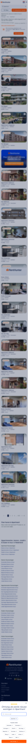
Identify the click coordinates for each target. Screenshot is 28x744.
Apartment (13, 718)
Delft (17, 737)
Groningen (5, 728)
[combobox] (15, 714)
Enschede (13, 731)
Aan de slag (13, 741)
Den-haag (21, 728)
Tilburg (6, 734)
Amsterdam (9, 725)
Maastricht (5, 731)
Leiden (13, 734)
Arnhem (20, 734)
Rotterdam (17, 725)
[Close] (26, 703)
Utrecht (13, 728)
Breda (10, 737)
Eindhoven (21, 731)
